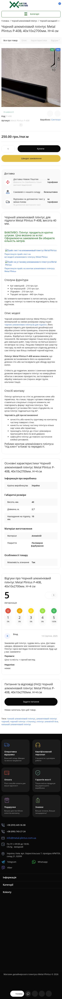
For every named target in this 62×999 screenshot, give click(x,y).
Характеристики (39, 40)
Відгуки (55, 40)
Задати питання (31, 701)
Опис (24, 40)
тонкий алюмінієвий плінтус (21, 718)
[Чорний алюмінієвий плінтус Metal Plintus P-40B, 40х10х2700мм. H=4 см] (31, 77)
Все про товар (10, 40)
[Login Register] (53, 5)
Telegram (11, 861)
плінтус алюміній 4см (47, 721)
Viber (9, 867)
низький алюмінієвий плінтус (16, 724)
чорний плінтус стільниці (23, 721)
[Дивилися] (28, 994)
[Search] (44, 5)
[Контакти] (48, 5)
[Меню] (4, 5)
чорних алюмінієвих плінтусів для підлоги (25, 324)
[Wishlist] (58, 114)
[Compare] (50, 114)
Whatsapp (43, 861)
